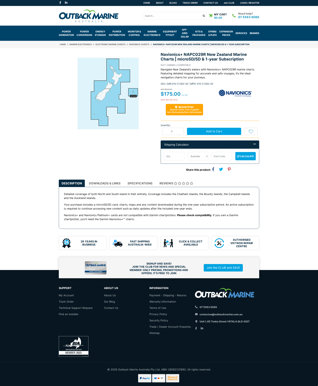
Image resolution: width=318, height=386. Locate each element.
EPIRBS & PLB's (212, 33)
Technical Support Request (76, 307)
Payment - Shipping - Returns (167, 295)
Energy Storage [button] (100, 33)
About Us (110, 295)
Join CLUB (229, 2)
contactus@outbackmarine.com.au (221, 314)
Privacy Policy (158, 314)
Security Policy (158, 320)
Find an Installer (69, 314)
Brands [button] (254, 33)
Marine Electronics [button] (152, 33)
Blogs (173, 2)
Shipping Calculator (176, 144)
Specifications (140, 183)
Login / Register (249, 2)
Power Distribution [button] (117, 33)
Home (146, 2)
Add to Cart (214, 131)
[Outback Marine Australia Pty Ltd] (88, 15)
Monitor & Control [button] (134, 33)
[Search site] (204, 15)
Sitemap (154, 333)
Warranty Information (162, 301)
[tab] (72, 183)
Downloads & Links (105, 183)
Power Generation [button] (66, 33)
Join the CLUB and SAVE (223, 267)
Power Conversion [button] (84, 33)
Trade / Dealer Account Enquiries (170, 326)
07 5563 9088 (248, 17)
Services (241, 33)
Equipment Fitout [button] (170, 33)
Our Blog (109, 301)
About (160, 2)
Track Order (190, 2)
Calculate (246, 156)
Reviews (166, 183)
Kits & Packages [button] (198, 33)
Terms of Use (157, 307)
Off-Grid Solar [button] (185, 33)
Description (72, 183)
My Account (66, 295)
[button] (251, 131)
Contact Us (210, 2)
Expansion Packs (226, 33)
